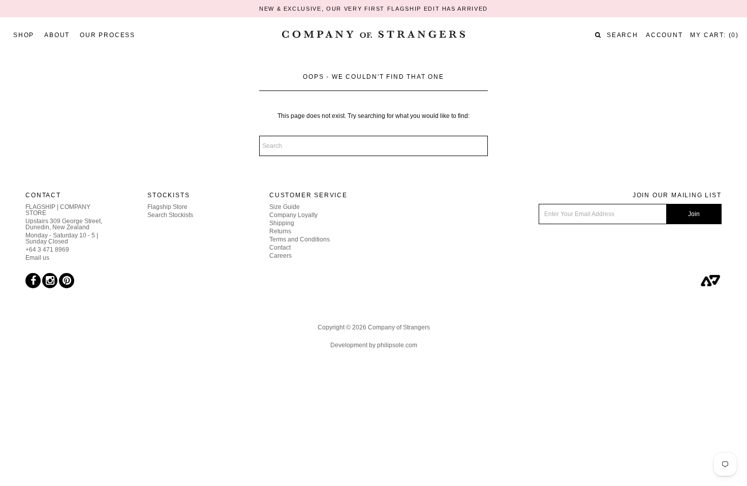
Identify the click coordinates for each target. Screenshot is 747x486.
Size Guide (284, 206)
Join (694, 214)
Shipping (281, 223)
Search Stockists (170, 215)
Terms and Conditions (299, 239)
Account (664, 35)
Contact (280, 247)
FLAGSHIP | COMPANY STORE (57, 210)
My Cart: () (714, 35)
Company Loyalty (293, 215)
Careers (280, 255)
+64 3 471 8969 (47, 249)
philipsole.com (397, 345)
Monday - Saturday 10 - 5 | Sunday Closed (61, 238)
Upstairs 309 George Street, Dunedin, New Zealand (63, 224)
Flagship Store (167, 206)
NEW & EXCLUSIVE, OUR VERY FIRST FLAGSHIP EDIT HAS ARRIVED (373, 9)
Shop (23, 35)
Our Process (107, 35)
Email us (37, 257)
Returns (280, 231)
